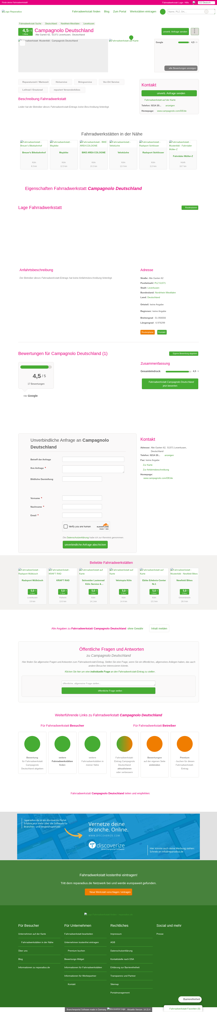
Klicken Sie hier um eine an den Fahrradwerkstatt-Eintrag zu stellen (109, 671)
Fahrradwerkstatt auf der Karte (160, 100)
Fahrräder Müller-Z (183, 156)
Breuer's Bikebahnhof (34, 152)
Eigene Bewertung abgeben (184, 353)
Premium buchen (76, 950)
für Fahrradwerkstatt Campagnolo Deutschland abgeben (32, 763)
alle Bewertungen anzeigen (182, 68)
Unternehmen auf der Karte (32, 934)
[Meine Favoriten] (162, 11)
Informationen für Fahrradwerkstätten (83, 967)
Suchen (212, 11)
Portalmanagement (120, 992)
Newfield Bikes (184, 580)
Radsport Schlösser (153, 152)
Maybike (63, 152)
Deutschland (153, 297)
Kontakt (162, 332)
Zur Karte (148, 465)
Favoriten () (185, 1008)
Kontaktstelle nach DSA (122, 959)
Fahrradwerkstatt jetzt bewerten (171, 384)
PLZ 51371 (160, 283)
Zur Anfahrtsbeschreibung (156, 469)
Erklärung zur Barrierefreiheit (124, 967)
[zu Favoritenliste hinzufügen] (22, 43)
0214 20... (156, 105)
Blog (106, 11)
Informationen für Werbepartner (80, 976)
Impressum (116, 934)
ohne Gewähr (135, 628)
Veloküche (123, 152)
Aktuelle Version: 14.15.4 (138, 1009)
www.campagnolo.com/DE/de (171, 111)
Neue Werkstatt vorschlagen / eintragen (110, 892)
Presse (159, 934)
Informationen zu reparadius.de (34, 967)
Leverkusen (153, 288)
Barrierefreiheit (191, 999)
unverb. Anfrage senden (175, 31)
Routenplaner (191, 207)
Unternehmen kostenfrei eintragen (81, 942)
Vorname (36, 498)
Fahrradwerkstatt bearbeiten (78, 934)
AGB (112, 942)
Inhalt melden (159, 628)
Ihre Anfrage (37, 468)
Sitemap (114, 984)
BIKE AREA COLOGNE (93, 152)
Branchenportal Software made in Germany (86, 1009)
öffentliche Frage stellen (109, 690)
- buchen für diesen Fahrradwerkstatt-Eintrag (184, 763)
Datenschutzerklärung (78, 537)
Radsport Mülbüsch (32, 580)
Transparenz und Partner (123, 976)
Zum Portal (119, 11)
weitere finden (62, 761)
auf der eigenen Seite (154, 761)
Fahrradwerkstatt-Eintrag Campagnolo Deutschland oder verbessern (124, 764)
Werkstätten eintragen (143, 11)
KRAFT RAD (62, 580)
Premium (192, 136)
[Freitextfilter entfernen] (206, 12)
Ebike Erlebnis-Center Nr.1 (154, 582)
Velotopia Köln (124, 580)
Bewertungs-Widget (74, 959)
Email (34, 515)
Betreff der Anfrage (41, 459)
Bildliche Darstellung (42, 479)
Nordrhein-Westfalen (165, 292)
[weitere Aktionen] (195, 31)
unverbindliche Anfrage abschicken (85, 544)
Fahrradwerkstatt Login (172, 2)
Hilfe (187, 2)
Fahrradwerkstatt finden (86, 11)
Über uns (22, 950)
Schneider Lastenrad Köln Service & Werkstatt (93, 583)
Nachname (37, 507)
